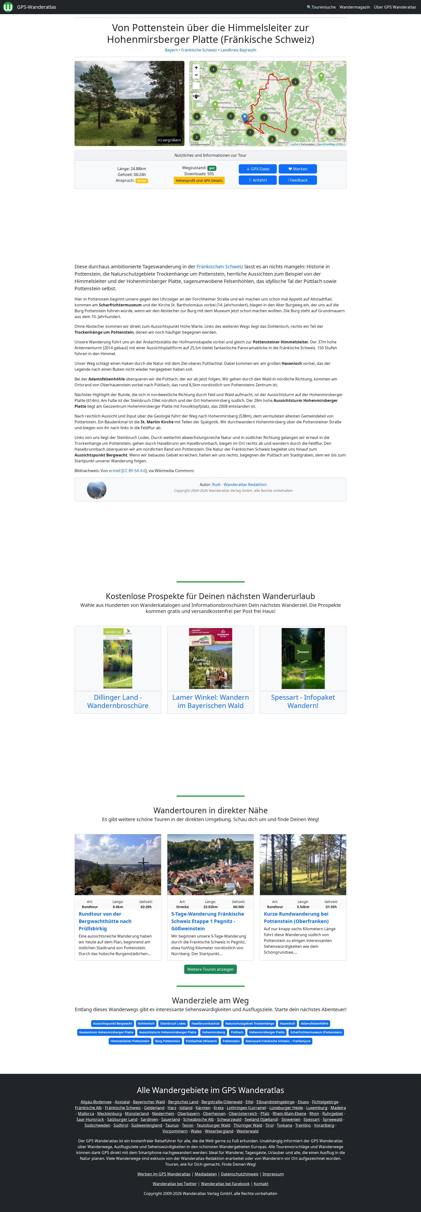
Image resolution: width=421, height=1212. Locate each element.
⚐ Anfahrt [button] (258, 180)
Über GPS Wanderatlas (395, 7)
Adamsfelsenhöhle (314, 1023)
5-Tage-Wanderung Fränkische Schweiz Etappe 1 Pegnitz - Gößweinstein (207, 921)
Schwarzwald (229, 1119)
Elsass (303, 1102)
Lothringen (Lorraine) (246, 1107)
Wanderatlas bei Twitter (175, 1183)
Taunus (172, 1125)
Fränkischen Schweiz (220, 266)
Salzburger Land (122, 1119)
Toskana (284, 1125)
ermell (115, 470)
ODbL (340, 144)
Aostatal (122, 1102)
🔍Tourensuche (321, 7)
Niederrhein (163, 1113)
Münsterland (137, 1113)
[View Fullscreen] (196, 85)
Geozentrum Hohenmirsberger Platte (106, 1032)
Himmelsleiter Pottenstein (130, 1041)
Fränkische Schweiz (199, 50)
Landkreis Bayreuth (238, 50)
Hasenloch (287, 1023)
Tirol (269, 1125)
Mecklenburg (109, 1113)
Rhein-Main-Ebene (289, 1113)
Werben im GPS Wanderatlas (164, 1174)
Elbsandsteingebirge (276, 1102)
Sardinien (149, 1119)
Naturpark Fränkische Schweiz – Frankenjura (278, 1041)
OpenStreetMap (325, 144)
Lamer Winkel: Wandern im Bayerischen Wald (210, 701)
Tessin (187, 1125)
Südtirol (121, 1125)
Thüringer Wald (247, 1125)
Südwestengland (146, 1125)
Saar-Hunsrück (90, 1119)
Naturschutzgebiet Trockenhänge (249, 1023)
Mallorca (86, 1113)
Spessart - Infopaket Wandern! (303, 701)
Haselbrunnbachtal (205, 1023)
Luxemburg (316, 1107)
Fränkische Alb (88, 1107)
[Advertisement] (210, 227)
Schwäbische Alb (198, 1119)
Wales (196, 1131)
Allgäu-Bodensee (96, 1102)
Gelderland (154, 1107)
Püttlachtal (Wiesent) (201, 1041)
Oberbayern (188, 1113)
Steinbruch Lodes (173, 1023)
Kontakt (261, 1183)
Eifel (249, 1102)
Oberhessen (214, 1113)
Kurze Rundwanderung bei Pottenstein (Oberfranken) (296, 917)
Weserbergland (219, 1131)
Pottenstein (231, 1041)
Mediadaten (206, 1174)
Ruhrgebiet (332, 1113)
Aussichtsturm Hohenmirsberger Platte (167, 1032)
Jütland (186, 1107)
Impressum (273, 1174)
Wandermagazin (355, 7)
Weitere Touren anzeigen (210, 969)
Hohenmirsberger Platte (267, 1032)
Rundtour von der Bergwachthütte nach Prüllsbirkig (105, 921)
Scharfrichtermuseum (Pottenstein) (316, 1032)
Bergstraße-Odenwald (221, 1102)
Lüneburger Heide (286, 1107)
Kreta (219, 1107)
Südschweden (97, 1125)
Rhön (314, 1113)
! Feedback (298, 180)
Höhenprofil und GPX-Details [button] (199, 180)
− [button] (196, 75)
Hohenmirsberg (213, 1032)
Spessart (312, 1119)
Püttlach (237, 1032)
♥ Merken (297, 169)
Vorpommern (175, 1131)
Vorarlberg (324, 1125)
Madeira (338, 1107)
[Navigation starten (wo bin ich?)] (196, 96)
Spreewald (332, 1119)
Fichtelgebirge (325, 1102)
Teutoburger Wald (213, 1125)
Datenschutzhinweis (239, 1174)
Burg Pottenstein (167, 1041)
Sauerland (170, 1119)
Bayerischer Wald (149, 1102)
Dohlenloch (146, 1023)
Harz (172, 1107)
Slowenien (290, 1119)
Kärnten (203, 1107)
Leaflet (294, 144)
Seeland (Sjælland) (261, 1119)
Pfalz (264, 1113)
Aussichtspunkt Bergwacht (112, 1023)
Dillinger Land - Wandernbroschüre (118, 701)
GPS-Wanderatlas (36, 7)
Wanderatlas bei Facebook (225, 1183)
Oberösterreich (243, 1113)
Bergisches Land (183, 1102)
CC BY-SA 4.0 (134, 470)
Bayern (171, 50)
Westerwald (247, 1131)
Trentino (303, 1125)
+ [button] (196, 68)
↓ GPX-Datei (257, 169)
